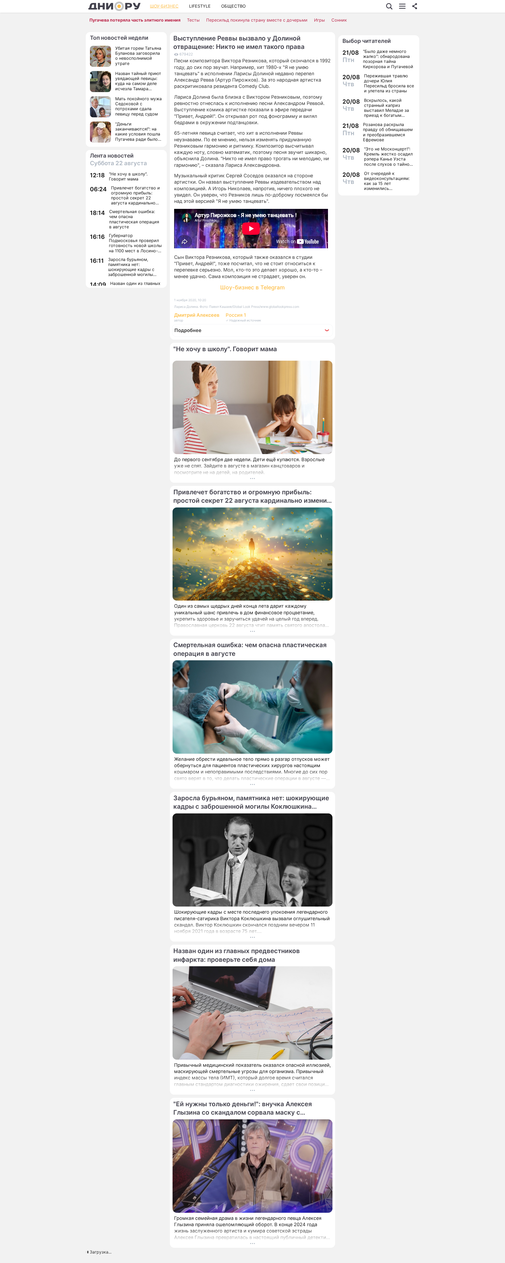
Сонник (339, 20)
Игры (319, 20)
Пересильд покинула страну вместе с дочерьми (256, 20)
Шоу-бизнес (164, 6)
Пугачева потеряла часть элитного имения (134, 20)
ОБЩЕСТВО (233, 6)
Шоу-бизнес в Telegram (252, 287)
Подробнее (187, 330)
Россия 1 (236, 315)
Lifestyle (200, 6)
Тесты (193, 20)
